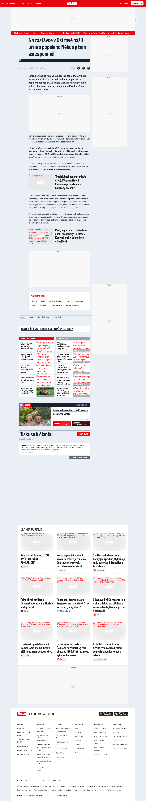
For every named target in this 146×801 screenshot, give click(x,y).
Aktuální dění (38, 296)
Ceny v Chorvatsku (73, 305)
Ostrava (45, 317)
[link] (30, 713)
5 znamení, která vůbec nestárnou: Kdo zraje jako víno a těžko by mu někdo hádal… (64, 358)
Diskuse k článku (36, 434)
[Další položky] (132, 33)
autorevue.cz (78, 384)
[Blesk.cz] (72, 3)
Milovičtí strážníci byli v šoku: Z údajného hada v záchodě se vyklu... (27, 357)
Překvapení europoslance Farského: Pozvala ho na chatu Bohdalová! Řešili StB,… (63, 347)
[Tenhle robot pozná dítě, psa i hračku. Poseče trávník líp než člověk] (45, 392)
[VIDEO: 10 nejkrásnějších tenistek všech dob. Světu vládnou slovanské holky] (81, 369)
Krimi (34, 305)
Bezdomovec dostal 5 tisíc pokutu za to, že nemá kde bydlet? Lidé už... (28, 379)
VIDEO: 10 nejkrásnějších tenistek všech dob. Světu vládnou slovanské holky (64, 369)
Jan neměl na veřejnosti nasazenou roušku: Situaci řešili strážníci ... (27, 369)
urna (30, 317)
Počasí (68, 301)
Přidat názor (83, 434)
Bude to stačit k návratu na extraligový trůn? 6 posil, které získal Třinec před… (63, 392)
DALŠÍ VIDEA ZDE (81, 405)
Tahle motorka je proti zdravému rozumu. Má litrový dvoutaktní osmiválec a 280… (63, 380)
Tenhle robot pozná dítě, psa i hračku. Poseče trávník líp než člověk (27, 391)
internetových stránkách (65, 157)
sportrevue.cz (78, 373)
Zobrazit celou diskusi (79, 457)
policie (37, 317)
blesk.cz (77, 350)
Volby (43, 301)
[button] (106, 713)
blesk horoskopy (79, 362)
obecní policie (56, 317)
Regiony (43, 305)
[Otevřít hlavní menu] (3, 3)
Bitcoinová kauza (56, 305)
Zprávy (34, 301)
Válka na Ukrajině (55, 301)
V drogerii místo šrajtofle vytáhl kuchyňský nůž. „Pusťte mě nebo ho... (27, 346)
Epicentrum (78, 301)
